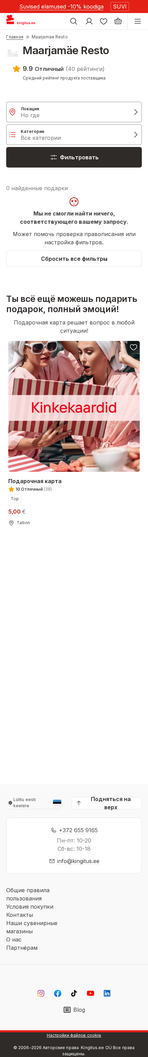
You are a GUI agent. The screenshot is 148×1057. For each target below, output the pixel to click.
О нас (14, 939)
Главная (14, 36)
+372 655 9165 (78, 830)
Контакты (19, 914)
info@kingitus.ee (78, 861)
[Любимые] (103, 21)
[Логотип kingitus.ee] (23, 21)
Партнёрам (22, 947)
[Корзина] (118, 21)
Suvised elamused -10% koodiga (61, 6)
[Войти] (89, 21)
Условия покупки (29, 906)
